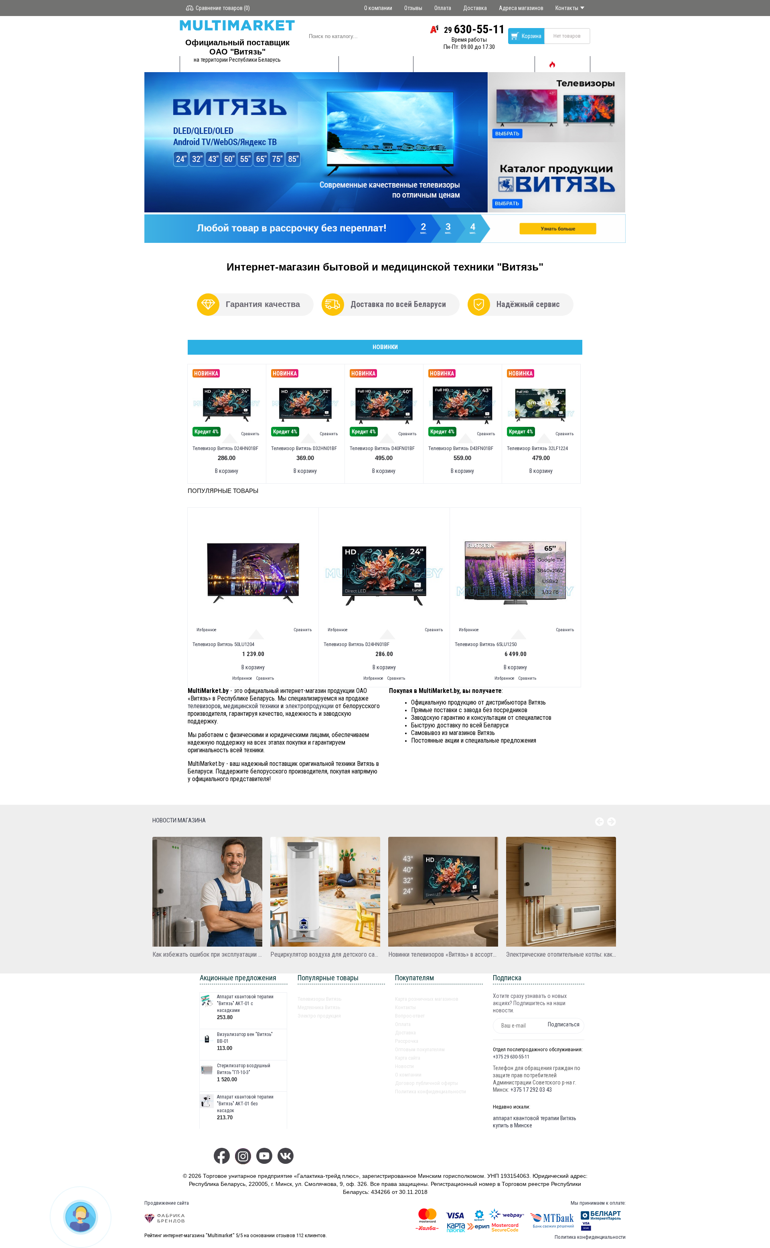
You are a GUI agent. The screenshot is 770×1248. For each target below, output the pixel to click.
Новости (404, 1066)
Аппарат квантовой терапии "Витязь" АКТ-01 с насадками (245, 1003)
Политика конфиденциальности (430, 1091)
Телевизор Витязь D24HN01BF (225, 448)
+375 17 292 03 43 (531, 1089)
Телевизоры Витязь (320, 999)
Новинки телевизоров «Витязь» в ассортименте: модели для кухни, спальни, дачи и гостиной (443, 954)
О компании (408, 1075)
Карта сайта (407, 1058)
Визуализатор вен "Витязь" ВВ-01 (245, 1038)
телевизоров (204, 706)
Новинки (385, 347)
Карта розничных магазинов (426, 999)
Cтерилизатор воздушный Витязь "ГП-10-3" (243, 1069)
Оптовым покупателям (420, 1049)
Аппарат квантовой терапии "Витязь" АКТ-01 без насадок (245, 1103)
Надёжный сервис (528, 304)
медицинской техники (251, 706)
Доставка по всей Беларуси (398, 304)
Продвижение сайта (166, 1203)
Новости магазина (179, 820)
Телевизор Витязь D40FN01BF (382, 448)
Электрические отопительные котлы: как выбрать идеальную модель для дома (561, 954)
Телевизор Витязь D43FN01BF (460, 448)
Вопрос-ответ (410, 1016)
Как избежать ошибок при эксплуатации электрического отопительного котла (207, 954)
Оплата (403, 1024)
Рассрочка (406, 1041)
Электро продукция (319, 1016)
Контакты (405, 1007)
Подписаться (564, 1024)
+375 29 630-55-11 (511, 1057)
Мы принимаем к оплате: (598, 1203)
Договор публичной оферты (426, 1083)
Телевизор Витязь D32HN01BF (304, 448)
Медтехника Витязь (319, 1007)
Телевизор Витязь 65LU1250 (486, 644)
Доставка (405, 1033)
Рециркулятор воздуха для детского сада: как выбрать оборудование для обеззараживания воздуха (325, 954)
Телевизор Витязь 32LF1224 (537, 448)
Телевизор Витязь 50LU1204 (223, 644)
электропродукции (309, 706)
